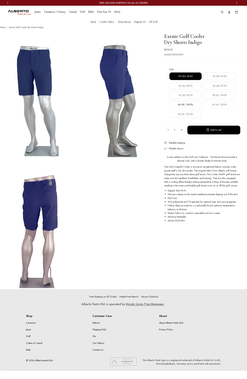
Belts (28, 349)
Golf (28, 336)
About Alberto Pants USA (171, 322)
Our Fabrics (98, 343)
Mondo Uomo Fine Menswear (145, 304)
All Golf (153, 21)
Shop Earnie (124, 21)
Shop (29, 316)
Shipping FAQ (99, 329)
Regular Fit (140, 21)
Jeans (28, 329)
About (163, 316)
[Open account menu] (229, 12)
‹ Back (92, 21)
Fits (94, 336)
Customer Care (102, 316)
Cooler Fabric (107, 21)
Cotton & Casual (34, 343)
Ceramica (31, 322)
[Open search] (222, 12)
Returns (96, 322)
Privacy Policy (166, 329)
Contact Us (98, 349)
